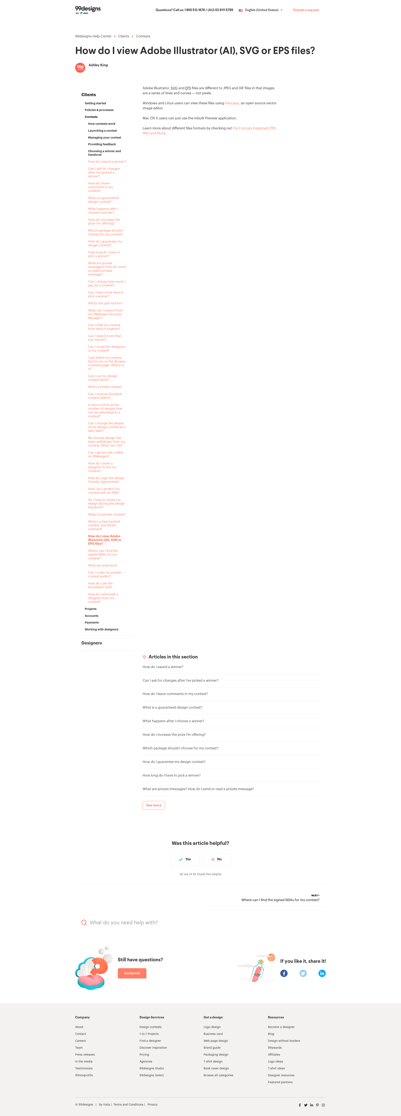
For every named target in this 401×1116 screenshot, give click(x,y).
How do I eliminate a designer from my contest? (103, 598)
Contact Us (132, 973)
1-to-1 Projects (149, 1034)
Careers (80, 1040)
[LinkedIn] (322, 973)
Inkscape (232, 103)
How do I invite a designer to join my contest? (102, 467)
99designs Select (152, 1075)
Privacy (152, 1104)
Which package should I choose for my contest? (105, 232)
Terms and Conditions (128, 1104)
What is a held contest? (105, 387)
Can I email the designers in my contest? (107, 348)
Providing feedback (102, 144)
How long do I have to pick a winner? (104, 254)
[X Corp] (303, 973)
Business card (213, 1034)
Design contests (151, 1027)
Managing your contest (104, 137)
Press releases (85, 1054)
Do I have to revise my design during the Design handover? (106, 503)
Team (79, 1047)
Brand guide (212, 1047)
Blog (271, 1034)
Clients (123, 36)
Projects (90, 608)
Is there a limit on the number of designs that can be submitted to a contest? (105, 410)
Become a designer (281, 1027)
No (219, 859)
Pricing (144, 1054)
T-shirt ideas (276, 1068)
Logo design (212, 1027)
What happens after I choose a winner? (103, 210)
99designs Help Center (93, 36)
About (79, 1027)
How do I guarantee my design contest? (105, 243)
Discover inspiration (153, 1047)
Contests (143, 36)
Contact (80, 1034)
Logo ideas (275, 1061)
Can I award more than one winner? (105, 337)
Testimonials (84, 1068)
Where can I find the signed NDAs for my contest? (103, 554)
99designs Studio (152, 1068)
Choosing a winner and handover (104, 153)
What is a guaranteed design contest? (103, 199)
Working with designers (101, 629)
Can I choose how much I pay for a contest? (107, 283)
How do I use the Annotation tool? (100, 585)
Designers (91, 643)
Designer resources (281, 1075)
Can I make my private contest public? (104, 574)
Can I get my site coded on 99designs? (105, 454)
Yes (188, 859)
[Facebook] (284, 973)
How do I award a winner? (107, 161)
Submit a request (306, 10)
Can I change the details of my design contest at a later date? (106, 427)
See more (154, 805)
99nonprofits (84, 1075)
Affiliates (274, 1054)
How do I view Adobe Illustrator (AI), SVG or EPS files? (104, 540)
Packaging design (216, 1054)
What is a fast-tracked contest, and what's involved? (104, 525)
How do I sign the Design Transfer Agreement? (106, 480)
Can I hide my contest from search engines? (104, 327)
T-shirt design (213, 1061)
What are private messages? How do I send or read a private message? (107, 269)
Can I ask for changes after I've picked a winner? (104, 172)
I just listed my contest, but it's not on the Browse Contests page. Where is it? (106, 363)
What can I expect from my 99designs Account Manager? (105, 314)
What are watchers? (102, 565)
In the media (84, 1061)
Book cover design (216, 1068)
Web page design (216, 1040)
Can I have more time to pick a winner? (106, 294)
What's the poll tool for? (105, 303)
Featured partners (280, 1082)
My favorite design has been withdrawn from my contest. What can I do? (106, 441)
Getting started (95, 103)
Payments (92, 622)
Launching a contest (102, 130)
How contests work (101, 123)
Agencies (146, 1061)
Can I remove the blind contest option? (105, 396)
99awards (275, 1047)
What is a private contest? (107, 514)
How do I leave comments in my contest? (100, 187)
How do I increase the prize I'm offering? (104, 221)
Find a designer (150, 1040)
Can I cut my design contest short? (102, 378)
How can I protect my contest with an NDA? (104, 490)
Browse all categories (218, 1075)
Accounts (91, 615)
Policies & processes (99, 109)
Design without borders (284, 1040)
